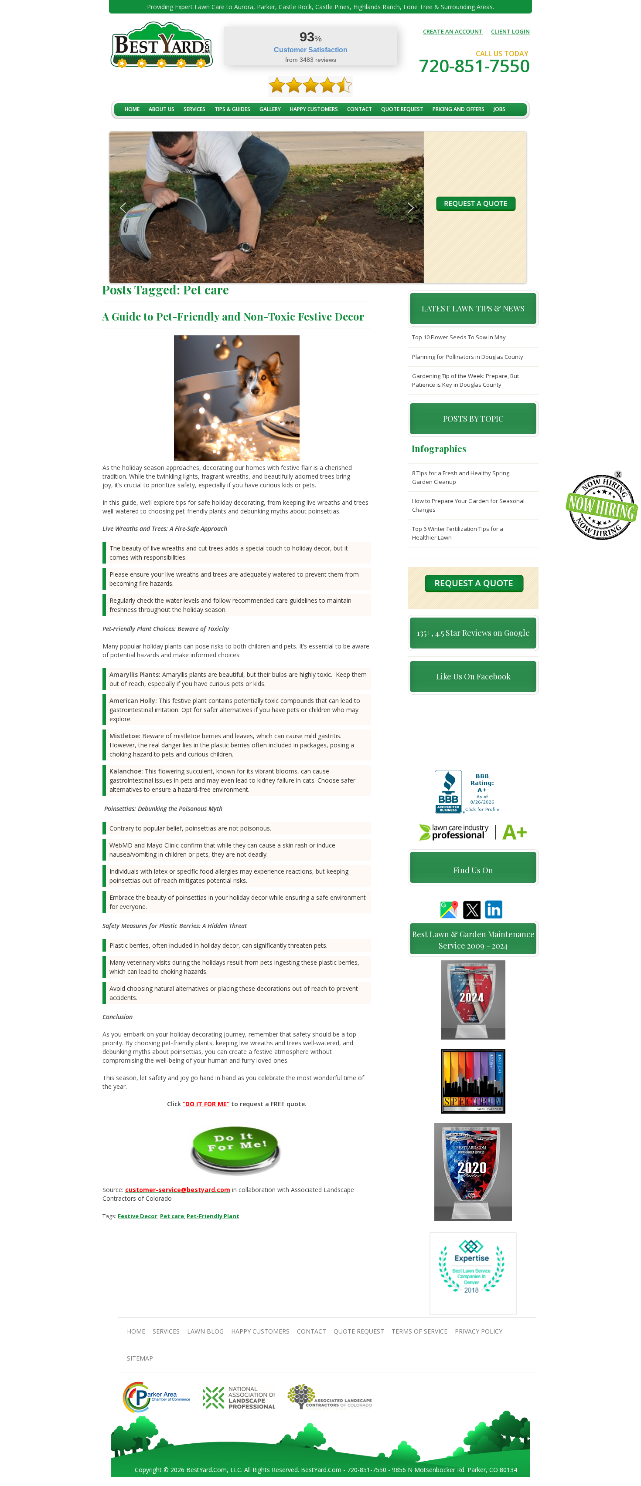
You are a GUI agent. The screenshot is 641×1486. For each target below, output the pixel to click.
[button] (123, 208)
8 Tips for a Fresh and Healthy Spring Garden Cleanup (460, 477)
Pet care (172, 1216)
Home (132, 109)
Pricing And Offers (458, 109)
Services (194, 109)
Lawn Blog (205, 1331)
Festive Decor (137, 1216)
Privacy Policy (478, 1331)
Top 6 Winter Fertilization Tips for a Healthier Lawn (457, 533)
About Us (161, 109)
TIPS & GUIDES (232, 109)
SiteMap (140, 1358)
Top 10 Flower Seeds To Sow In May (459, 337)
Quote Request (402, 109)
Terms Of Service (419, 1331)
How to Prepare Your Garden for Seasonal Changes (468, 505)
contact (359, 109)
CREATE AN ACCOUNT (453, 31)
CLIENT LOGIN (510, 31)
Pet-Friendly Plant (213, 1216)
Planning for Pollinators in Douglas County (467, 357)
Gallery (270, 109)
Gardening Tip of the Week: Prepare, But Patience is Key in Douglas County (465, 380)
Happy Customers (314, 109)
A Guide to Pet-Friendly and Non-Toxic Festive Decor (233, 316)
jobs (499, 109)
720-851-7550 (474, 66)
